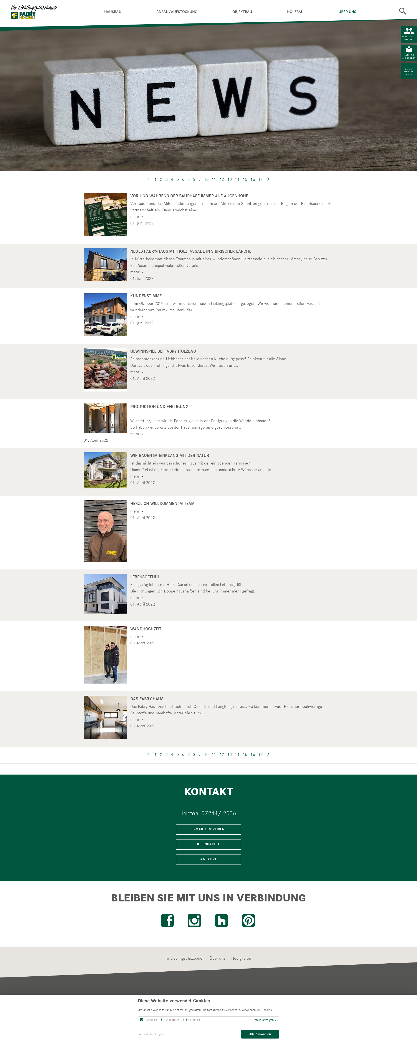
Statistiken (172, 1019)
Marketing (194, 1019)
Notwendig (150, 1019)
